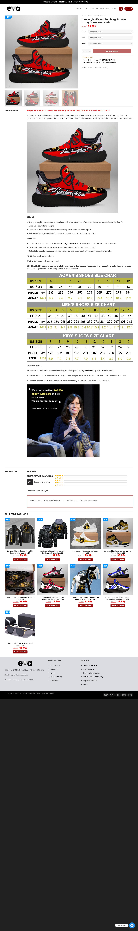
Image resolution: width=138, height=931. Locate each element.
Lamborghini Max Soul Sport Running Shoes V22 (20, 598)
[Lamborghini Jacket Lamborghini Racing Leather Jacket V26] (52, 533)
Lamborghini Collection (97, 16)
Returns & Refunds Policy (93, 677)
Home (84, 16)
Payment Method (90, 680)
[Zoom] (8, 86)
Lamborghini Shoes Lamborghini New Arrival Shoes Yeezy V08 (52, 598)
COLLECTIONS (89, 9)
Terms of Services (90, 665)
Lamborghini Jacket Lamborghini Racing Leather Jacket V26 (52, 552)
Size (83, 37)
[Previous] (9, 51)
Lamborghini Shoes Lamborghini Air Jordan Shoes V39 (118, 552)
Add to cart (112, 51)
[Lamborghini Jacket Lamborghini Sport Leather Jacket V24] (20, 533)
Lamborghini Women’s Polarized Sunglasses (20, 644)
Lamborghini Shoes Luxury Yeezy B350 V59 (85, 552)
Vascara (32, 371)
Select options (20, 559)
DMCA (85, 684)
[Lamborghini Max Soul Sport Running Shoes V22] (20, 579)
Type (83, 31)
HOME (78, 9)
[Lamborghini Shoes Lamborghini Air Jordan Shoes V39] (118, 533)
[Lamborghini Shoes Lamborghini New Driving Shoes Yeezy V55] (118, 579)
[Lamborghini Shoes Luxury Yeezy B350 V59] (85, 533)
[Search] (121, 9)
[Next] (74, 51)
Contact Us (55, 665)
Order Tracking (56, 677)
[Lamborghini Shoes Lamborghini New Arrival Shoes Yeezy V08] (52, 579)
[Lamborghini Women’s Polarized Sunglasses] (20, 626)
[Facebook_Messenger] (132, 925)
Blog (113, 9)
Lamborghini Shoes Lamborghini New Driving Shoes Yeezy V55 (117, 598)
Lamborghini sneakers (68, 243)
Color (84, 43)
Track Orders (102, 9)
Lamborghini (65, 118)
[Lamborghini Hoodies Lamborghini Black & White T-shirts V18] (85, 579)
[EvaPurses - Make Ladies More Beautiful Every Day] (19, 9)
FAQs (53, 673)
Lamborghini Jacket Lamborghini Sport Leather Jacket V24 (20, 552)
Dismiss (92, 2)
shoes (61, 222)
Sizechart (54, 680)
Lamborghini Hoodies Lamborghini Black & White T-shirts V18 (85, 598)
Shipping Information (91, 673)
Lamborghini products (93, 371)
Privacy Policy (88, 669)
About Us (54, 669)
